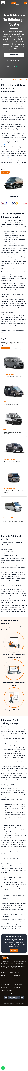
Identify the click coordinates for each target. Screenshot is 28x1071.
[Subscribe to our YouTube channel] (22, 997)
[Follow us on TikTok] (18, 997)
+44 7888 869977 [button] (15, 61)
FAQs (15, 978)
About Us (3, 975)
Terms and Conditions (6, 990)
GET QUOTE (14, 55)
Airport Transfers (5, 984)
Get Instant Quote (18, 981)
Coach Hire (17, 975)
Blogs (2, 981)
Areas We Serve (5, 987)
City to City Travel (18, 984)
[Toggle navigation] (3, 2)
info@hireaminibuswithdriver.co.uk (11, 972)
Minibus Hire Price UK (6, 978)
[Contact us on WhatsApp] (3, 1068)
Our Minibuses (6, 348)
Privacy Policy (17, 987)
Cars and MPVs (16, 348)
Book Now (5, 172)
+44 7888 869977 (7, 970)
